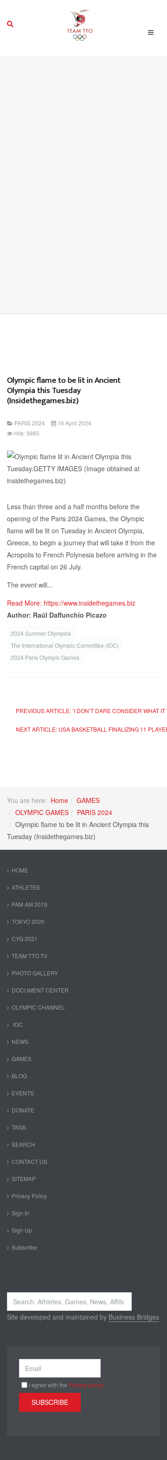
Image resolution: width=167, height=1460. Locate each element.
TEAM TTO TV (29, 956)
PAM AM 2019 (29, 904)
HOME (20, 870)
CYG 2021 (25, 938)
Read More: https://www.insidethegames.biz (71, 602)
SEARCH (23, 1144)
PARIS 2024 (94, 812)
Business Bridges (134, 1316)
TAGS (19, 1127)
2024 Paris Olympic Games (45, 657)
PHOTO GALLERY (35, 973)
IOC (17, 1024)
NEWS (20, 1041)
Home (59, 800)
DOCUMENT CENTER (40, 990)
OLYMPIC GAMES (42, 812)
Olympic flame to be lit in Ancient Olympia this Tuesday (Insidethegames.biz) (64, 390)
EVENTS (23, 1093)
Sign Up (22, 1230)
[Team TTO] (80, 24)
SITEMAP (24, 1178)
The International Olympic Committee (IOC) (65, 645)
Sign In (20, 1213)
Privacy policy (86, 1385)
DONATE (23, 1110)
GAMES (88, 800)
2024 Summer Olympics (41, 633)
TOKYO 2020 (28, 921)
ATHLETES (26, 887)
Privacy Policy (29, 1196)
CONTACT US (29, 1161)
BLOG (19, 1076)
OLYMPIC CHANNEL (38, 1007)
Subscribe (24, 1247)
